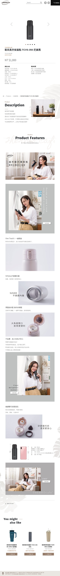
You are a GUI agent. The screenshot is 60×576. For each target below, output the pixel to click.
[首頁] (3, 96)
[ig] (48, 2)
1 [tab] (25, 44)
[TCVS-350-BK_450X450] (30, 26)
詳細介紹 (12, 554)
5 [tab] (34, 44)
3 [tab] (30, 44)
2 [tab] (28, 44)
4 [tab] (32, 44)
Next (48, 24)
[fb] (45, 2)
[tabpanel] (30, 26)
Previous (11, 24)
